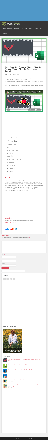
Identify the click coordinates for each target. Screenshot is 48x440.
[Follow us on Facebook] (4, 279)
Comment (4, 239)
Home (4, 28)
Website (3, 263)
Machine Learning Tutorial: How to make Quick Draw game (20, 364)
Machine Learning (38, 28)
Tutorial (17, 74)
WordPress (31, 438)
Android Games (24, 28)
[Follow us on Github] (14, 279)
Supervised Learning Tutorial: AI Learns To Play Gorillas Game (20, 369)
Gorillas (9, 374)
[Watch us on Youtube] (11, 279)
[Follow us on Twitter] (7, 279)
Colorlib (23, 438)
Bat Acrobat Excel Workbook (10, 222)
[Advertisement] (24, 11)
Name (3, 254)
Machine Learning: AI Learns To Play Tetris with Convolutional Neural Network (24, 379)
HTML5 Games (9, 28)
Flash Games (16, 28)
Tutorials (31, 28)
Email (3, 259)
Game (14, 74)
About (4, 33)
